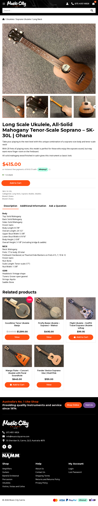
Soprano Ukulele (23, 19)
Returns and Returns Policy (47, 479)
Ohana (10, 196)
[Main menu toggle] (3, 3)
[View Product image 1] (13, 107)
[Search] (92, 10)
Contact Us (40, 472)
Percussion (7, 479)
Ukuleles (10, 19)
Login (71, 468)
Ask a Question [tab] (57, 206)
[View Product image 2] (37, 107)
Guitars (5, 472)
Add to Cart (15, 183)
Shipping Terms (42, 475)
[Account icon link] (67, 4)
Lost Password (75, 472)
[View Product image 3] (61, 107)
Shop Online (73, 405)
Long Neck (37, 19)
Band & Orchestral (10, 475)
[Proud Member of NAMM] (11, 455)
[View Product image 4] (85, 107)
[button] (80, 337)
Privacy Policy (41, 482)
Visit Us (89, 405)
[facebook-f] (4, 447)
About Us (39, 468)
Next (95, 107)
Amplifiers (7, 468)
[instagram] (10, 447)
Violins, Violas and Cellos (13, 486)
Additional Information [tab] (33, 206)
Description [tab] (10, 206)
